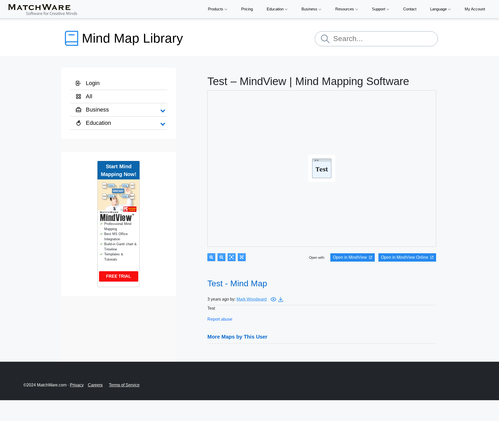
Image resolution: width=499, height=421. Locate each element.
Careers (95, 385)
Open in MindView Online (404, 257)
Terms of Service (124, 385)
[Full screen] (242, 257)
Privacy (77, 385)
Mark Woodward (252, 299)
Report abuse (219, 319)
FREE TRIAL (118, 276)
